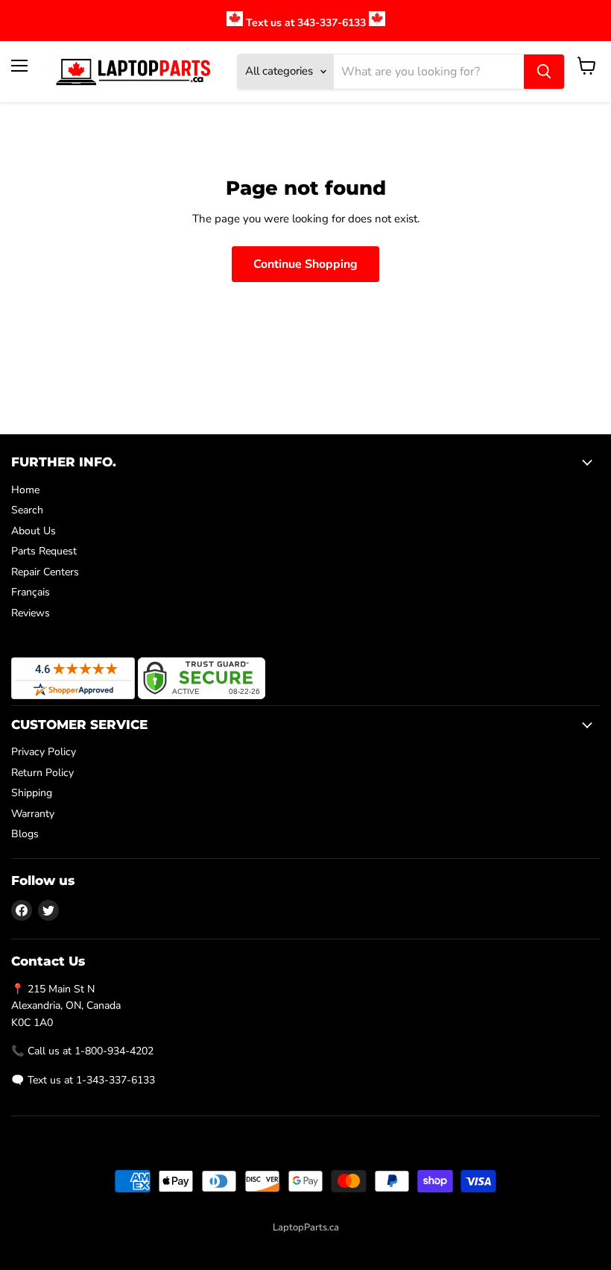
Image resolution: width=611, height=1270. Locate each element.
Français (30, 592)
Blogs (25, 834)
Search (27, 510)
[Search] (544, 71)
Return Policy (42, 773)
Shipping (31, 793)
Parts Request (44, 551)
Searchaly (338, 1243)
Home (25, 490)
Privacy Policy (43, 752)
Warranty (32, 814)
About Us (33, 531)
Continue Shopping (305, 264)
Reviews (30, 613)
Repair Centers (45, 572)
